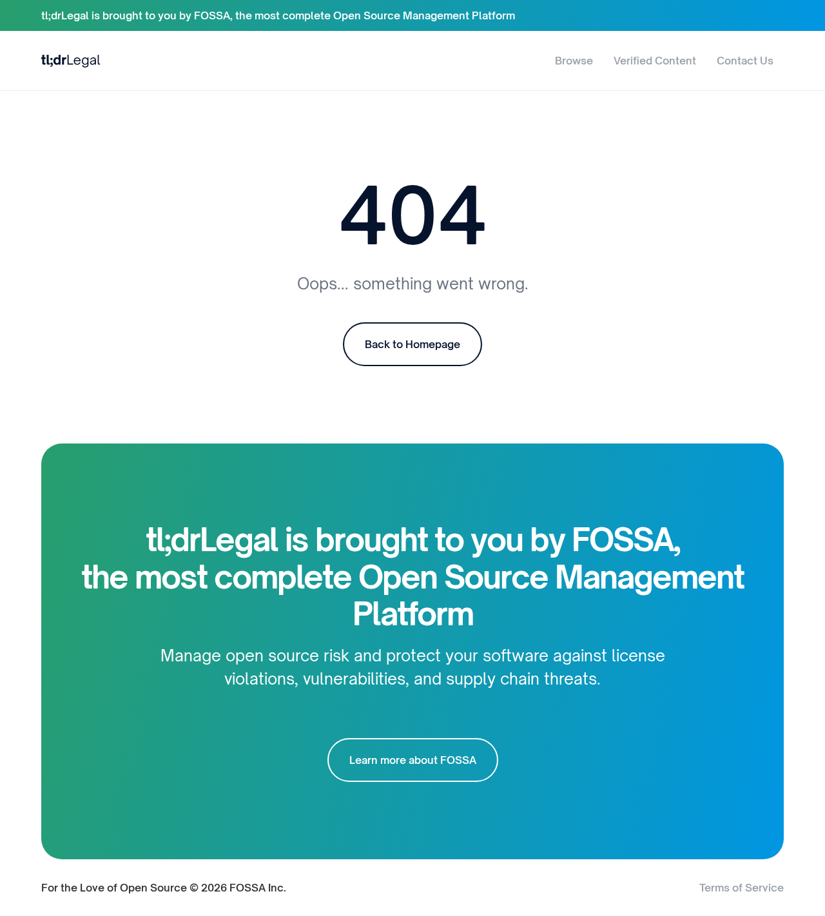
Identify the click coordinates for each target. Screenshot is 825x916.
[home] (71, 60)
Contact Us (745, 60)
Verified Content (655, 60)
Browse (574, 60)
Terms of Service (741, 887)
